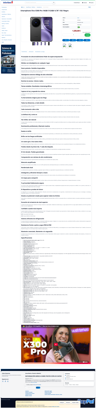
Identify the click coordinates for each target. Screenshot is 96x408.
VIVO (78, 17)
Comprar (88, 34)
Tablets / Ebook (4, 30)
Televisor (3, 16)
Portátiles (3, 11)
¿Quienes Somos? (28, 394)
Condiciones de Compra (29, 393)
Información (31, 51)
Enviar (38, 387)
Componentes (4, 9)
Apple (3, 42)
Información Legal (48, 391)
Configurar (62, 402)
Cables (3, 25)
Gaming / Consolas (5, 23)
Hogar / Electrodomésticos (7, 35)
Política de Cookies (55, 406)
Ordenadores (4, 7)
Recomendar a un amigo (39, 51)
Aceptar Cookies (75, 402)
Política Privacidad (28, 392)
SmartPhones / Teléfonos (6, 14)
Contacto (85, 2)
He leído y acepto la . (33, 384)
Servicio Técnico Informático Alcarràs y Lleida (53, 394)
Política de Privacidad (34, 382)
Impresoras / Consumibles (7, 18)
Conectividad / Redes (6, 21)
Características (24, 51)
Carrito (91, 2)
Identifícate (77, 2)
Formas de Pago (48, 393)
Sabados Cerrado (28, 395)
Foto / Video (4, 32)
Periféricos (4, 28)
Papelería (3, 37)
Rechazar (68, 402)
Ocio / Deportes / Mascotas (7, 39)
